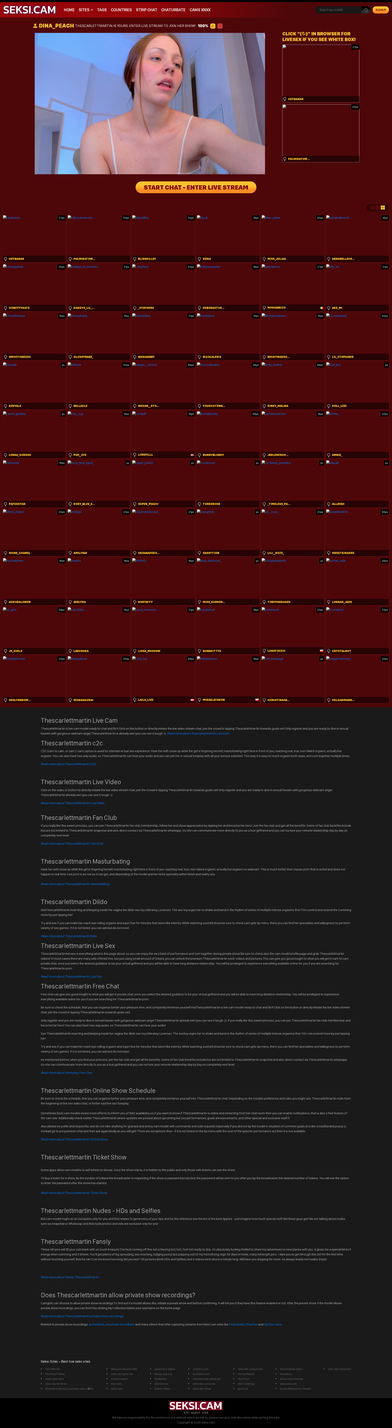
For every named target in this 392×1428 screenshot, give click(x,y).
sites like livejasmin (339, 1369)
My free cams (273, 1324)
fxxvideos (286, 1374)
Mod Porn (244, 1378)
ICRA (205, 1412)
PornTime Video (55, 1374)
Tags (102, 9)
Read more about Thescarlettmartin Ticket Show (74, 1193)
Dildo (69, 936)
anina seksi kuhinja (291, 1378)
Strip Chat (146, 9)
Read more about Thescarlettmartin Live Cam (198, 733)
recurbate (112, 1324)
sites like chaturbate (250, 1369)
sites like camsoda (204, 1383)
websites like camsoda (206, 1378)
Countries (121, 9)
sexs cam (117, 1388)
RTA (186, 1412)
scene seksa (162, 1388)
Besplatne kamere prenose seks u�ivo (69, 1388)
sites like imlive (202, 1388)
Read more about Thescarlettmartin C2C (68, 764)
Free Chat (66, 1073)
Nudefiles (160, 1378)
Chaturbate (173, 9)
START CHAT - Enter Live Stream (196, 187)
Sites (84, 9)
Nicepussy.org (163, 1374)
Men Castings (246, 1383)
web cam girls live (122, 1374)
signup (380, 10)
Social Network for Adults (295, 1388)
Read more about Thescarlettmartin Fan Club (72, 843)
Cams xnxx (200, 9)
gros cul (243, 1388)
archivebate (97, 1324)
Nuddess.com (201, 1374)
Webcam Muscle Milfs (124, 1369)
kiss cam (116, 1383)
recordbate (127, 1324)
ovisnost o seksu (165, 1369)
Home (69, 9)
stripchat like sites (291, 1369)
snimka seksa (119, 1378)
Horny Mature (246, 1374)
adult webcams (54, 1378)
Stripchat (251, 1324)
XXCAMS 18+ (52, 1369)
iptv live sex (162, 1383)
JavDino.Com (201, 1369)
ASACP (195, 1412)
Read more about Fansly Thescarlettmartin (70, 1277)
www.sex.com (288, 1383)
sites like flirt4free (56, 1383)
